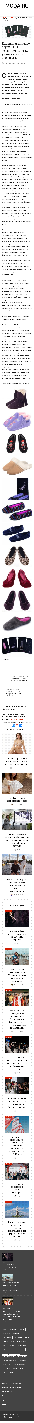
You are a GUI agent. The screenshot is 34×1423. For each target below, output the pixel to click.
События (5, 1341)
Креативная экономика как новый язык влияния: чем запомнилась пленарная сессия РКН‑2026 (17, 1145)
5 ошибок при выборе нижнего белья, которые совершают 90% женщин (17, 761)
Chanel (15, 1368)
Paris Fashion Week (9, 1357)
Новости (12, 1345)
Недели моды (22, 1345)
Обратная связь (7, 1400)
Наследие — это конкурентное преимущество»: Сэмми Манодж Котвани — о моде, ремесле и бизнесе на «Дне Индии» (17, 1019)
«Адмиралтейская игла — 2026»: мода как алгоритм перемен (17, 935)
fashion (22, 1349)
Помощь (4, 1404)
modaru (5, 1329)
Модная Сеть (7, 1364)
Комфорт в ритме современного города (17, 799)
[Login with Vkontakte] (20, 725)
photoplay (16, 1333)
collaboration (14, 1353)
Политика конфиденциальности (12, 1383)
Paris (12, 1372)
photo (27, 1337)
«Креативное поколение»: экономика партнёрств (17, 1188)
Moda (12, 1341)
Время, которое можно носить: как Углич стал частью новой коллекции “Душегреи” (17, 975)
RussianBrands (21, 1341)
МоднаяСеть (6, 1333)
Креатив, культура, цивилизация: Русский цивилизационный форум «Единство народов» (17, 1229)
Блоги (11, 17)
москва (22, 1368)
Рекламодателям (7, 1391)
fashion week (22, 1357)
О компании (5, 1379)
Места (15, 1349)
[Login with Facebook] (13, 725)
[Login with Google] (17, 725)
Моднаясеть (6, 1349)
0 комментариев (23, 67)
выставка (23, 1360)
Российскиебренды (19, 1364)
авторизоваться (17, 719)
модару (22, 1329)
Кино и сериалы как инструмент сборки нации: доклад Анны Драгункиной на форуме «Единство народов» (17, 840)
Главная (4, 17)
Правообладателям (8, 1396)
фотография (6, 1368)
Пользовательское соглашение (12, 1387)
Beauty (5, 1372)
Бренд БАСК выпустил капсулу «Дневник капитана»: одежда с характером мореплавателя (17, 885)
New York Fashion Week (10, 1360)
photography (18, 1337)
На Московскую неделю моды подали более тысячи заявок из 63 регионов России (17, 1063)
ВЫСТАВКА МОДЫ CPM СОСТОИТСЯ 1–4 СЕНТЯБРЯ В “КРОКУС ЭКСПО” (17, 1103)
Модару (5, 1345)
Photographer (7, 1337)
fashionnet (13, 1329)
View (16, 744)
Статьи (5, 1353)
